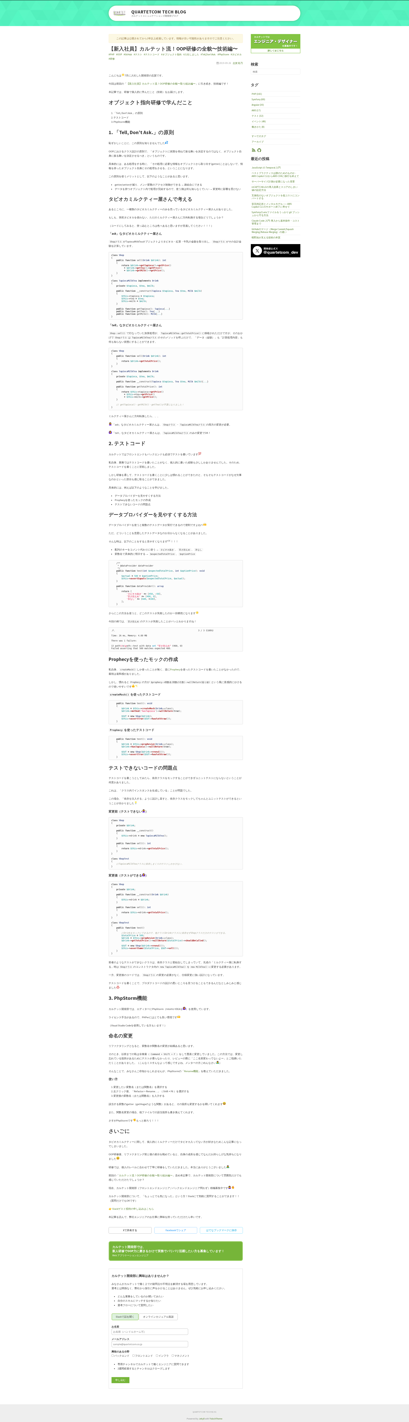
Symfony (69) (258, 99)
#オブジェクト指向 (171, 54)
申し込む (120, 1380)
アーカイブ (258, 141)
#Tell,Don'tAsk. (208, 54)
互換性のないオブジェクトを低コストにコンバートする (276, 197)
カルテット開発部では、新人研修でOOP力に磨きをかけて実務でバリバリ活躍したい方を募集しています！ (168, 1251)
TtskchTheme (215, 1418)
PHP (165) (257, 93)
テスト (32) (257, 115)
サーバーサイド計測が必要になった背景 (273, 181)
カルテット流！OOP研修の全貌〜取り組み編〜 (146, 1175)
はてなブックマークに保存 (221, 1230)
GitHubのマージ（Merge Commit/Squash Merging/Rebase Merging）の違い (273, 231)
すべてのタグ (259, 136)
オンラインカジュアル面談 (158, 1316)
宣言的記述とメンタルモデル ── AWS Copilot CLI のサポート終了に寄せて (272, 205)
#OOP (119, 54)
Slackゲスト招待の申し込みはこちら (133, 1208)
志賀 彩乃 (238, 63)
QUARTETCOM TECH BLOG (158, 12)
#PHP (111, 54)
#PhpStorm (223, 54)
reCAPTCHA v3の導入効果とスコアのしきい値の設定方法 (275, 188)
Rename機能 (191, 1071)
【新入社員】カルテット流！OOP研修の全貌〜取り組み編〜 (161, 83)
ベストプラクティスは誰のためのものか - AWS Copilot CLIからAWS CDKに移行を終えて (275, 174)
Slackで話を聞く (125, 1316)
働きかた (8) (258, 126)
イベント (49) (259, 121)
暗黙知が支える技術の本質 (266, 237)
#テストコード (151, 54)
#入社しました (191, 54)
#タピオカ (236, 54)
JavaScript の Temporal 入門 (266, 167)
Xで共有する (130, 1230)
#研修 (112, 58)
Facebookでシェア (176, 1230)
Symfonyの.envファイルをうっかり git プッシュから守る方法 (276, 214)
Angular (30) (258, 104)
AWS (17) (256, 110)
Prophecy (175, 669)
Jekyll (201, 1418)
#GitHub (128, 54)
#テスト (138, 54)
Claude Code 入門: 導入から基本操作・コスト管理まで (276, 222)
